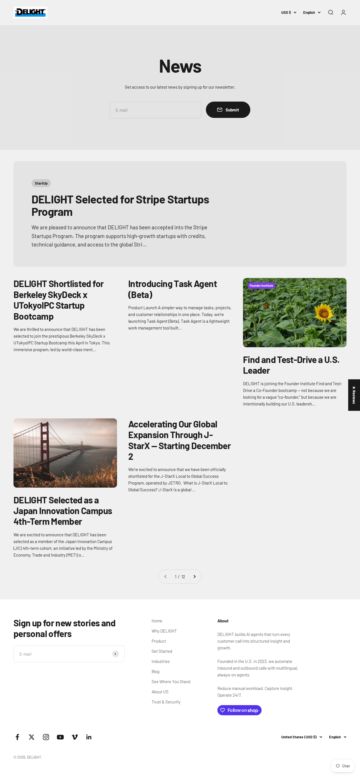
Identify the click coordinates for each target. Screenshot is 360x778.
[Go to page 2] (194, 576)
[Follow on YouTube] (60, 737)
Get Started (162, 651)
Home (157, 620)
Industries (161, 661)
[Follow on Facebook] (17, 737)
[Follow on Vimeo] (74, 737)
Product (159, 641)
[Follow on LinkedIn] (89, 737)
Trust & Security (166, 701)
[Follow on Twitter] (31, 737)
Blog (155, 671)
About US (160, 691)
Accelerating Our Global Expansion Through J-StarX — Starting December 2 (179, 439)
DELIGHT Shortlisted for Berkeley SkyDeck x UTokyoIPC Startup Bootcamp (59, 299)
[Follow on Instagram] (46, 737)
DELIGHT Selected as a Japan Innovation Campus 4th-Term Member (63, 510)
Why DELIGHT (164, 630)
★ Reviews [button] (354, 395)
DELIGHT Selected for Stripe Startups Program (120, 205)
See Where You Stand (171, 681)
